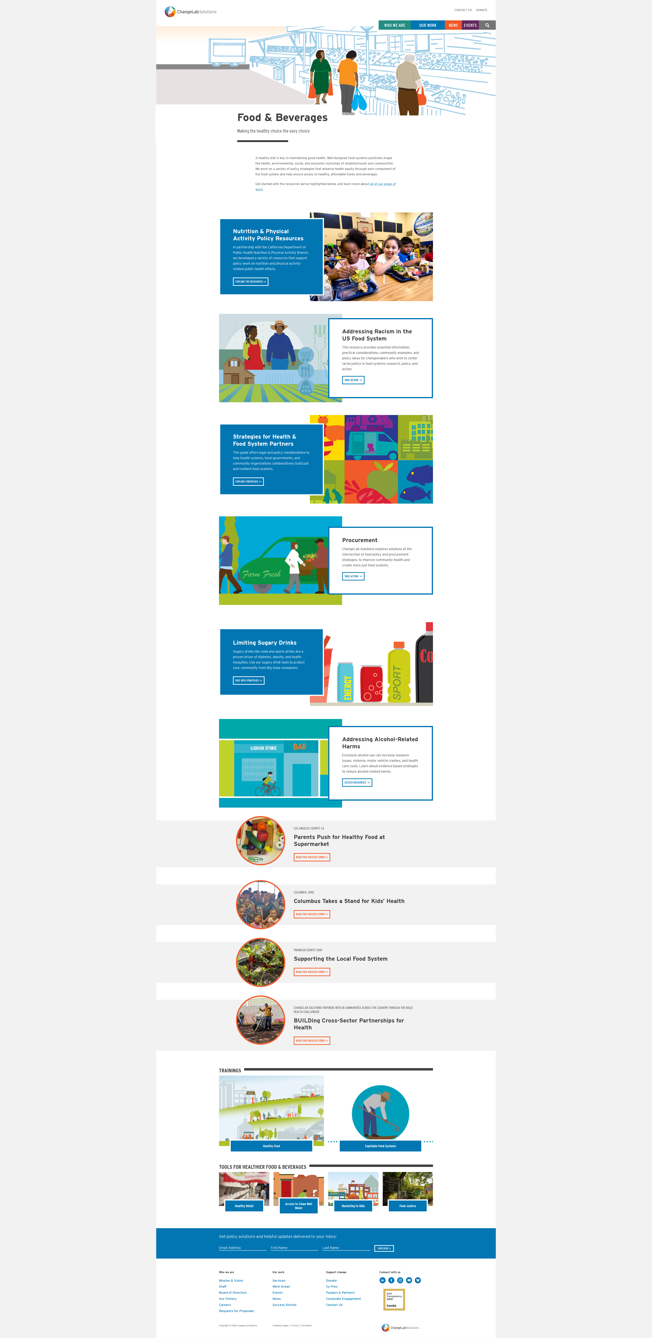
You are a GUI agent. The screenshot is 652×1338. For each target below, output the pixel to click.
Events (470, 25)
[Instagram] (400, 1280)
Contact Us (463, 10)
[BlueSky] (418, 1280)
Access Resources (355, 782)
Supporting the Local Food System (341, 958)
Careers (225, 1305)
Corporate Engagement (343, 1299)
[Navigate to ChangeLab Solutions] (400, 1330)
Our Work (428, 25)
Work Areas (281, 1286)
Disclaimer (307, 1325)
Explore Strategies (246, 481)
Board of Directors (233, 1293)
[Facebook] (391, 1280)
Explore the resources (249, 281)
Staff (223, 1286)
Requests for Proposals (236, 1311)
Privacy (295, 1325)
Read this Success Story (310, 857)
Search (487, 25)
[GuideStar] (393, 1298)
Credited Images (280, 1325)
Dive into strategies (247, 680)
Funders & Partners (340, 1293)
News (453, 25)
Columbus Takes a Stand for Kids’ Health (349, 900)
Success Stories (284, 1305)
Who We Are (394, 25)
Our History (228, 1299)
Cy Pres (332, 1286)
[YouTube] (409, 1280)
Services (279, 1280)
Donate (481, 10)
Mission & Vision (231, 1280)
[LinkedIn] (382, 1280)
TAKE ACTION (351, 380)
